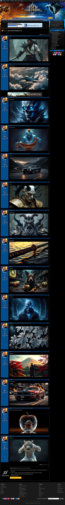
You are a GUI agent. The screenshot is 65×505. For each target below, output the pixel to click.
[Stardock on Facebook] (54, 53)
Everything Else (6, 28)
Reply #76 (10, 35)
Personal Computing (12, 28)
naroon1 (4, 41)
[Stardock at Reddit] (54, 54)
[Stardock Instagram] (60, 53)
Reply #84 (10, 266)
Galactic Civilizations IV (22, 488)
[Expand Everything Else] (50, 48)
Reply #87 (10, 351)
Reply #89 (10, 408)
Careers (40, 489)
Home (2, 28)
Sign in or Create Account (15, 477)
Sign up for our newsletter (42, 498)
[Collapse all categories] (63, 32)
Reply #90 (10, 436)
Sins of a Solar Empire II (22, 489)
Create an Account (60, 488)
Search (9, 22)
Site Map (39, 503)
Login (11, 22)
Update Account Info (60, 492)
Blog (18, 0)
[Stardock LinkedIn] (59, 54)
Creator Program (41, 493)
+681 (4, 46)
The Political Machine (22, 492)
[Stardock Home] (1, 0)
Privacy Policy (27, 503)
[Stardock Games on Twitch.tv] (58, 53)
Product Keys (59, 489)
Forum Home (4, 22)
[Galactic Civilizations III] (32, 10)
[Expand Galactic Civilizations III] (50, 32)
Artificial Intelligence (19, 28)
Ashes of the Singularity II (23, 485)
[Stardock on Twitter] (53, 53)
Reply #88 (10, 379)
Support (22, 0)
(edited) (31, 408)
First (43, 34)
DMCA (36, 503)
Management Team (41, 488)
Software (4, 0)
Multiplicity (2, 492)
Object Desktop (3, 485)
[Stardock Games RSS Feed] (60, 54)
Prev (45, 34)
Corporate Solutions (3, 487)
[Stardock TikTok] (57, 54)
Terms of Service (32, 503)
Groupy (2, 493)
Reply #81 (10, 182)
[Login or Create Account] (60, 0)
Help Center (59, 485)
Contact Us (40, 494)
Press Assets (40, 492)
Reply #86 (10, 323)
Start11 (2, 488)
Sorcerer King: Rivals (22, 496)
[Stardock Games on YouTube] (56, 53)
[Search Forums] (64, 0)
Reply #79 (10, 125)
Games (8, 0)
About (40, 485)
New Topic (45, 20)
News (16, 0)
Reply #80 (10, 153)
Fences (2, 489)
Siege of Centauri (21, 494)
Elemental (20, 487)
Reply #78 (10, 97)
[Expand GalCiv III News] (51, 41)
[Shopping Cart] (62, 0)
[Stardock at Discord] (55, 54)
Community (12, 0)
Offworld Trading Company (23, 493)
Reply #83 (10, 238)
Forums (40, 496)
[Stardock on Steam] (61, 53)
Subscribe (61, 498)
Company (40, 484)
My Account (59, 487)
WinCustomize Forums (27, 35)
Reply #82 (10, 210)
